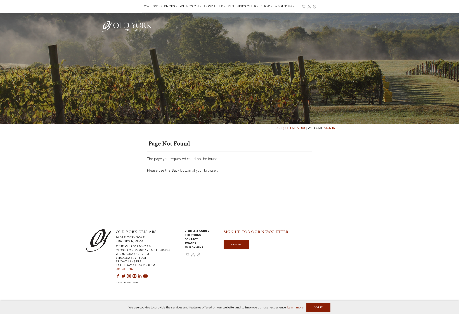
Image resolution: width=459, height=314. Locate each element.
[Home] (126, 26)
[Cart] (303, 6)
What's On (189, 6)
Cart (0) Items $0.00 (290, 128)
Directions (192, 235)
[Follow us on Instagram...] (129, 276)
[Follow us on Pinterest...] (134, 276)
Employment (193, 247)
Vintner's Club (242, 6)
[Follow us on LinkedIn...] (140, 276)
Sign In (329, 128)
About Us (283, 6)
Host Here (213, 6)
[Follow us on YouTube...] (145, 276)
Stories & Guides (196, 230)
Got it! (318, 307)
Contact (191, 239)
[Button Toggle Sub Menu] (176, 6)
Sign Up (236, 244)
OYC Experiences (159, 6)
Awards (190, 243)
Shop (265, 6)
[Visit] (314, 6)
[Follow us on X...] (123, 276)
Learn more (295, 307)
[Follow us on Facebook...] (118, 276)
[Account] (309, 6)
